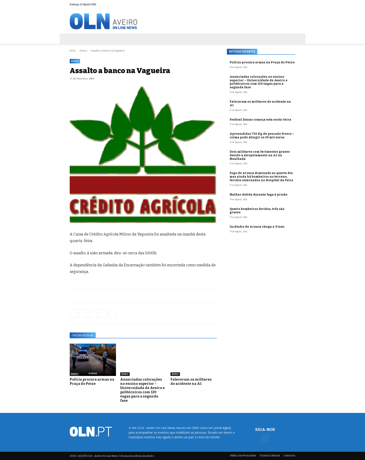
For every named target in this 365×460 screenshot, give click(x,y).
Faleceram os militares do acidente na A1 (191, 381)
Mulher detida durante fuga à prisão (258, 194)
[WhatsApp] (83, 313)
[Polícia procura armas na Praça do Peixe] (93, 360)
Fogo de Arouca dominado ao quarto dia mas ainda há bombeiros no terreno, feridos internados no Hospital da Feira (261, 176)
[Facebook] (292, 4)
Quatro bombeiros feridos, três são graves (257, 210)
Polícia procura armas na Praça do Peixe (92, 381)
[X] (93, 313)
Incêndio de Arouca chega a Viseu (257, 227)
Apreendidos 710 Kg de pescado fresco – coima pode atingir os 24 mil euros (262, 135)
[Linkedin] (103, 313)
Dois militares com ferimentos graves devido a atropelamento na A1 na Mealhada (260, 155)
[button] (284, 4)
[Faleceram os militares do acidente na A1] (193, 360)
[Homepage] (182, 21)
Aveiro (83, 50)
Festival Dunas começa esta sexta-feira (260, 119)
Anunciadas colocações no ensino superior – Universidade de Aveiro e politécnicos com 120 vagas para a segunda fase (142, 390)
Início (73, 50)
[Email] (113, 313)
